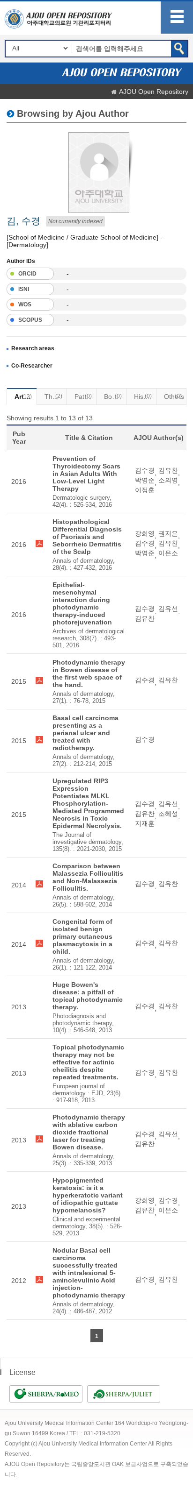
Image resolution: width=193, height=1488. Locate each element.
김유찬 (168, 470)
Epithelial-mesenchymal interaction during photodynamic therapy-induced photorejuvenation (82, 603)
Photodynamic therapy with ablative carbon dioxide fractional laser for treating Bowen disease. (88, 1132)
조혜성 (168, 813)
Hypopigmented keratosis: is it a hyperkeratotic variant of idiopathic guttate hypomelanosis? (87, 1195)
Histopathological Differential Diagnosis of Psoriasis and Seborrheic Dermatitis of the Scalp (87, 536)
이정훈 (145, 490)
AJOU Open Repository (153, 91)
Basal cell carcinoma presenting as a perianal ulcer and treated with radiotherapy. (85, 732)
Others (174, 396)
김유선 (168, 608)
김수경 (145, 470)
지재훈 (145, 823)
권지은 (168, 533)
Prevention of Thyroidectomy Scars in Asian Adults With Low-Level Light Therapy (86, 473)
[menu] (177, 17)
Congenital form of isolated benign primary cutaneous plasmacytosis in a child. (82, 936)
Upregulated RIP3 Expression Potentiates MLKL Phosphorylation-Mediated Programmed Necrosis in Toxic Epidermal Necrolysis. (88, 803)
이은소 (168, 553)
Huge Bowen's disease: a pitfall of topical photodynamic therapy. (87, 996)
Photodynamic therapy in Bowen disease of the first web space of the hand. (88, 673)
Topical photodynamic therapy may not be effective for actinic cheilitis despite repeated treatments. (88, 1062)
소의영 (168, 480)
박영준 (145, 480)
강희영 (145, 533)
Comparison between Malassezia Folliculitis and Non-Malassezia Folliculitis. (87, 877)
